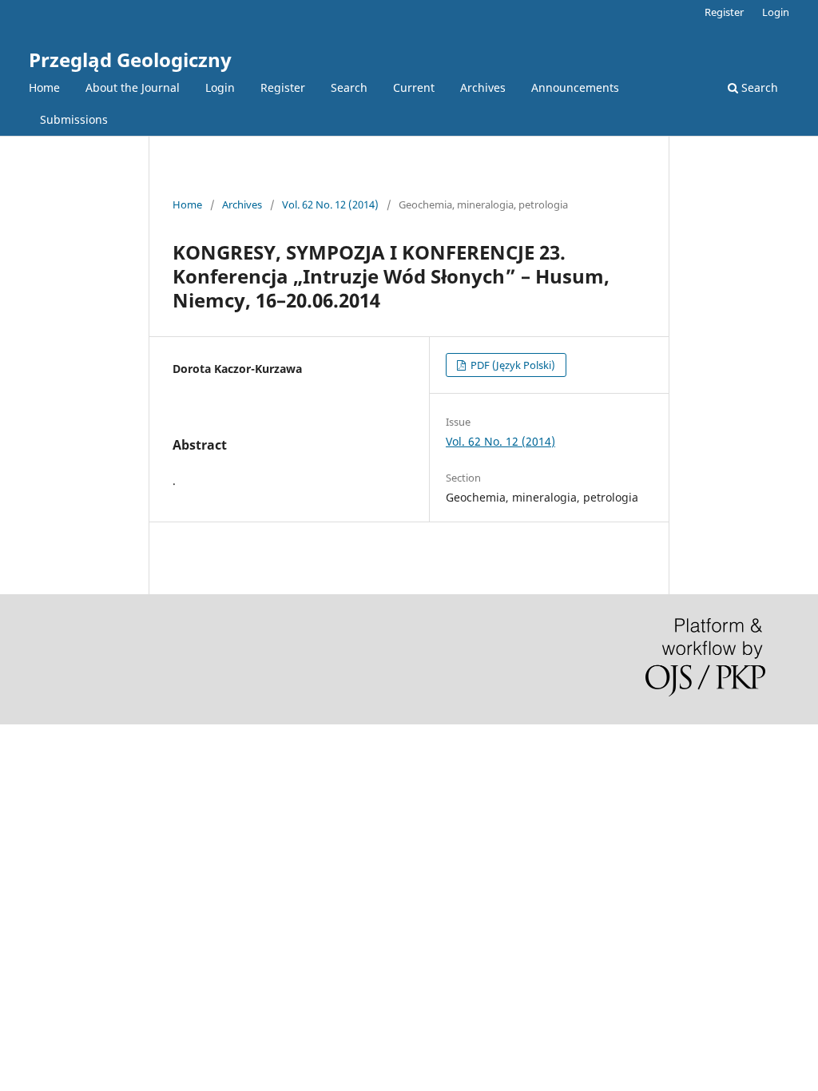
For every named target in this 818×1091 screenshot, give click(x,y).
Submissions (74, 119)
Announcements (575, 87)
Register (282, 87)
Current (414, 87)
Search (349, 87)
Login (220, 87)
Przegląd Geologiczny (130, 59)
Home (44, 87)
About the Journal (132, 87)
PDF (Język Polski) (511, 365)
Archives (483, 87)
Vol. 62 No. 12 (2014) (330, 204)
